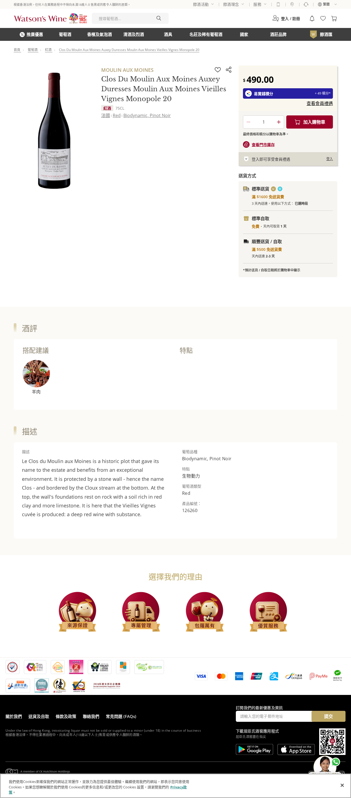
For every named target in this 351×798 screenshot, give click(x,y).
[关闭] (342, 785)
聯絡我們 (91, 716)
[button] (286, 18)
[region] (175, 786)
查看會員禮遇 (320, 103)
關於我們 (13, 716)
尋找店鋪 (292, 4)
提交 (328, 716)
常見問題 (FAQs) (121, 716)
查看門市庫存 (263, 144)
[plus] (279, 122)
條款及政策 (66, 716)
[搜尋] (158, 18)
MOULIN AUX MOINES (127, 70)
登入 (329, 159)
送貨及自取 (39, 716)
